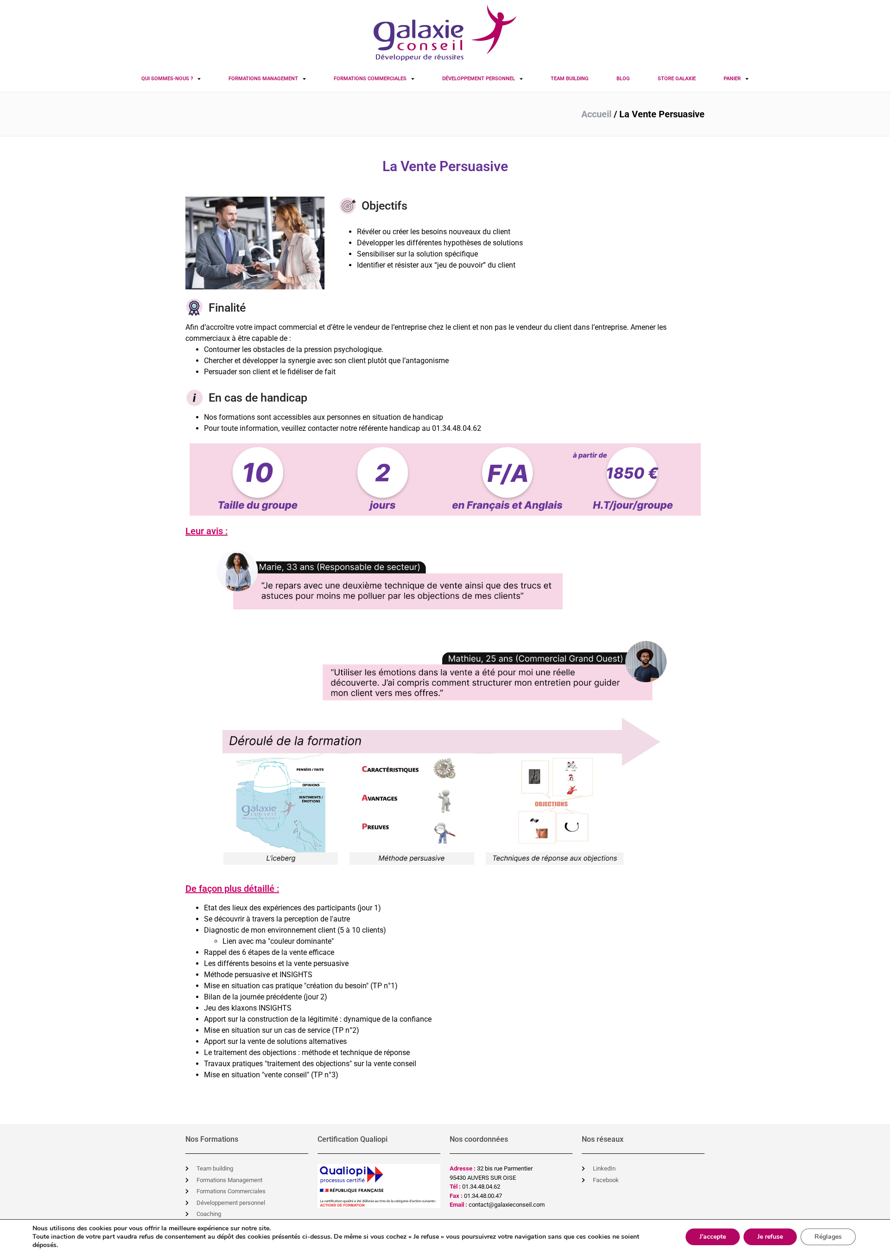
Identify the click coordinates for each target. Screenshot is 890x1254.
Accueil (596, 114)
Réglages (828, 1236)
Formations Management (263, 79)
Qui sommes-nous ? (167, 79)
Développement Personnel (478, 79)
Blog (623, 79)
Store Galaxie (677, 79)
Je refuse (770, 1236)
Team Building (570, 79)
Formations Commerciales (370, 79)
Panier (732, 79)
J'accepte (712, 1236)
